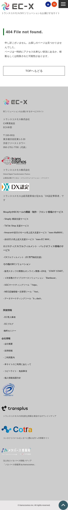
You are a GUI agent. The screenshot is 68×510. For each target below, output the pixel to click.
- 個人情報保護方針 (12, 378)
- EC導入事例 (9, 317)
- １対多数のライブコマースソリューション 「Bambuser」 (30, 278)
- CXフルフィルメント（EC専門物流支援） (23, 257)
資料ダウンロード (48, 4)
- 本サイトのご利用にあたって (17, 364)
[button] (63, 4)
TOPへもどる (34, 70)
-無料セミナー (9, 331)
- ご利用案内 (9, 357)
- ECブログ (8, 324)
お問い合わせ (54, 4)
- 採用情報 (8, 350)
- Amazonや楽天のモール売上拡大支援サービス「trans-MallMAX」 (34, 232)
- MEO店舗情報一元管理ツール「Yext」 (21, 292)
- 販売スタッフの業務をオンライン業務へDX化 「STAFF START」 (34, 271)
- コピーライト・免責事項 (15, 371)
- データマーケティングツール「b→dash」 (23, 298)
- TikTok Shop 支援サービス (16, 226)
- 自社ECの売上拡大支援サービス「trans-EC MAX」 (27, 239)
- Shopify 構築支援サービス (15, 219)
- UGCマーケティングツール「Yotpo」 (21, 285)
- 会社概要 (8, 344)
